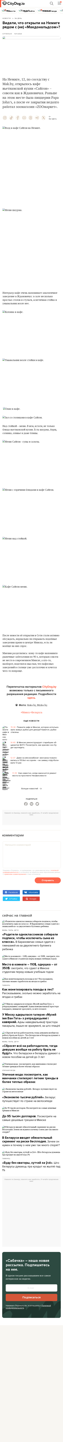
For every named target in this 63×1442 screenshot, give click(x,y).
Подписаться (31, 1297)
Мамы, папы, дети (10, 930)
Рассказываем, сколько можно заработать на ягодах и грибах (31, 993)
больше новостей (30, 788)
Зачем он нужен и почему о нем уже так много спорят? (31, 1141)
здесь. (31, 697)
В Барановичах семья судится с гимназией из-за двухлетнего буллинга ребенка (30, 942)
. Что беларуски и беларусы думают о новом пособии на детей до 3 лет (31, 1051)
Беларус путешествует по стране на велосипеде (29, 1099)
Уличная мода (8, 1070)
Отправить (48, 880)
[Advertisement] (32, 820)
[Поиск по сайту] (51, 3)
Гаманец (6, 985)
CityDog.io (7, 34)
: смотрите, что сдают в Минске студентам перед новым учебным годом (29, 968)
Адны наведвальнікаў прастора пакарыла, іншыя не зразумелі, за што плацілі (31, 1020)
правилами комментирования (15, 874)
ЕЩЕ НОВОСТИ (31, 721)
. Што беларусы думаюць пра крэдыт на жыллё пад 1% (31, 1166)
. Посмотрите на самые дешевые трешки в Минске (29, 1118)
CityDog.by (49, 686)
